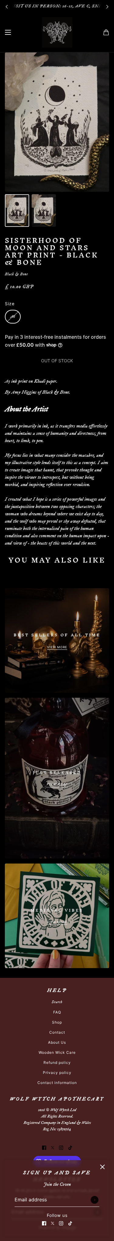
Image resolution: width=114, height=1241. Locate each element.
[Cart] (106, 32)
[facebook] (44, 1223)
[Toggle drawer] (8, 32)
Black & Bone (16, 274)
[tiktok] (70, 1223)
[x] (53, 1223)
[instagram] (61, 1223)
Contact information (57, 1082)
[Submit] (94, 1200)
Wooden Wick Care (57, 1052)
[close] (102, 1167)
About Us (57, 1042)
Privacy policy (57, 1072)
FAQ (57, 1012)
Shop (57, 1022)
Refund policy (57, 1062)
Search (57, 1002)
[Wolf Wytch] (57, 32)
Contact (57, 1032)
